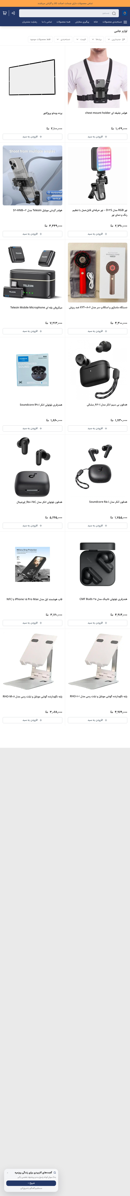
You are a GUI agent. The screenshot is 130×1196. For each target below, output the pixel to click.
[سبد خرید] (5, 13)
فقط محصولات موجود (40, 39)
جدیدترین (116, 39)
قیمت (83, 39)
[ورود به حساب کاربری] (13, 13)
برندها (99, 39)
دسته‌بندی (65, 39)
